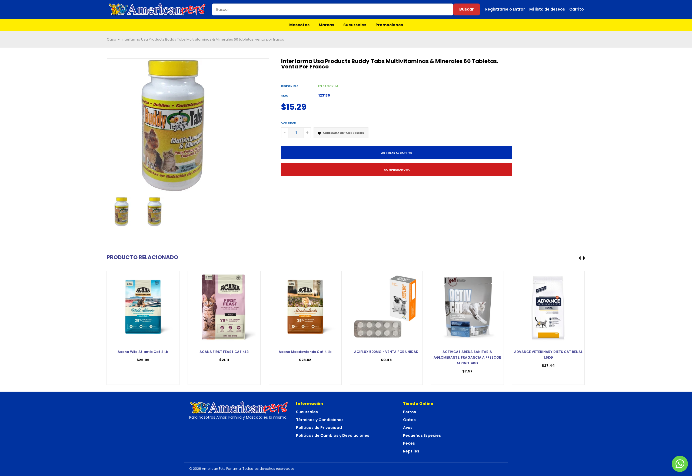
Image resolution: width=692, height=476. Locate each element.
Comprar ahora (397, 170)
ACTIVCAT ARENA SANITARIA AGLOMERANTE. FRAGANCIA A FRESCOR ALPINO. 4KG (467, 357)
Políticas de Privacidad (319, 427)
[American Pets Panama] (157, 9)
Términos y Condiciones (320, 419)
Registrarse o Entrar (505, 9)
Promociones (389, 25)
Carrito (576, 9)
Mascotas (299, 25)
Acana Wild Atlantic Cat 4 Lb (143, 351)
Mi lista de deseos (547, 9)
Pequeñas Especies (422, 435)
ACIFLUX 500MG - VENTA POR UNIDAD (386, 351)
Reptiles (411, 451)
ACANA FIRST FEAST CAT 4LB (224, 351)
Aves (407, 427)
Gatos (409, 419)
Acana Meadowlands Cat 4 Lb (305, 351)
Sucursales (354, 25)
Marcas (326, 25)
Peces (409, 443)
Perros (409, 412)
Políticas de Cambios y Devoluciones (332, 435)
